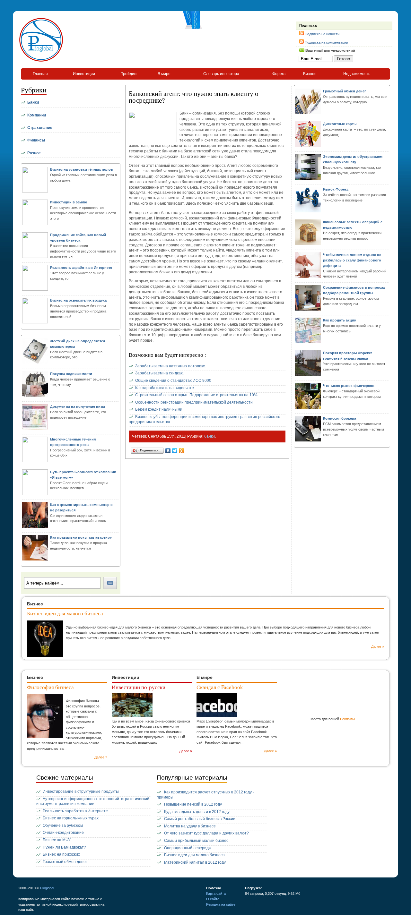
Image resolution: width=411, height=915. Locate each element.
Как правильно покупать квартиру (81, 537)
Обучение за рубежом (63, 825)
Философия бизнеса (50, 687)
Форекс (278, 74)
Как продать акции (339, 320)
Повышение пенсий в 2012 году (193, 804)
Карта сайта (216, 893)
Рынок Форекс (336, 189)
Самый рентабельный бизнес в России (199, 819)
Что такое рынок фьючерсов (348, 386)
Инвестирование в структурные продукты (81, 791)
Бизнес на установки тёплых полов (81, 169)
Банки (33, 102)
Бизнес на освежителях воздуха (78, 300)
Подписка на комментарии (326, 42)
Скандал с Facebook (220, 687)
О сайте (212, 899)
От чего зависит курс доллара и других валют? (206, 833)
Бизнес (309, 74)
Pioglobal (47, 888)
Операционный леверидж (187, 848)
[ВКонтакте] (168, 451)
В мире (164, 74)
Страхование (39, 127)
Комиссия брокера (339, 418)
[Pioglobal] (41, 61)
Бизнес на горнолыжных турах (71, 818)
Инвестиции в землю (68, 202)
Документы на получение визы (77, 406)
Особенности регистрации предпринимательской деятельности (194, 402)
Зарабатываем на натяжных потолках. (170, 366)
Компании (36, 115)
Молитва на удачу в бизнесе (190, 826)
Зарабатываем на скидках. (159, 373)
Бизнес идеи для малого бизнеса (65, 613)
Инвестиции (84, 74)
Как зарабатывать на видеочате (164, 388)
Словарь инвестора (221, 74)
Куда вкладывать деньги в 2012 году (197, 811)
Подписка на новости (322, 34)
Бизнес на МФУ (57, 840)
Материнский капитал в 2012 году (195, 862)
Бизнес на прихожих (61, 854)
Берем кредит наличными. (159, 409)
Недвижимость (356, 74)
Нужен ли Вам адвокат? (64, 847)
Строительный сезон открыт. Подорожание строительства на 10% (196, 395)
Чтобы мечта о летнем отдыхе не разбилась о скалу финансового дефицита (352, 260)
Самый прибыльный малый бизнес (196, 840)
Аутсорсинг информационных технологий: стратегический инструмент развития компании (92, 801)
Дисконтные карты (339, 124)
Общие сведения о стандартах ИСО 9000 (173, 380)
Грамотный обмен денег (344, 91)
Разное (34, 153)
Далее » (377, 646)
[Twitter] (174, 451)
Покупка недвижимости (71, 374)
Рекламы (347, 719)
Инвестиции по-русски (138, 687)
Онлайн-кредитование (63, 832)
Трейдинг (129, 74)
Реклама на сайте (220, 904)
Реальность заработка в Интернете (81, 267)
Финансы (36, 140)
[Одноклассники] (181, 451)
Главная (40, 74)
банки (209, 436)
